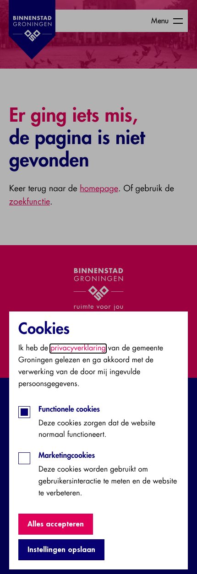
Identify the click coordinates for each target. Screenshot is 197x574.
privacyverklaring (78, 348)
